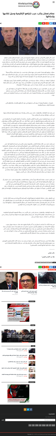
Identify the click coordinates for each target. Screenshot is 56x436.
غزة (43, 262)
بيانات (33, 425)
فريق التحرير (32, 340)
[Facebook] (31, 409)
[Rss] (25, 409)
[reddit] (47, 23)
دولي (40, 425)
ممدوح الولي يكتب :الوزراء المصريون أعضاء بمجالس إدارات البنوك (14, 368)
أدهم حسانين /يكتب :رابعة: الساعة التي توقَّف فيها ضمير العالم (14, 355)
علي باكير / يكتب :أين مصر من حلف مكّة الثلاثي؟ (17, 361)
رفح (51, 262)
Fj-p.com (29, 434)
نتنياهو (36, 262)
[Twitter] (28, 409)
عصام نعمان (47, 262)
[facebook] (54, 23)
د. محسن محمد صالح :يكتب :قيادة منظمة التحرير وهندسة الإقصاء (14, 374)
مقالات (45, 19)
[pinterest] (43, 23)
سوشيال (43, 425)
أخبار (50, 425)
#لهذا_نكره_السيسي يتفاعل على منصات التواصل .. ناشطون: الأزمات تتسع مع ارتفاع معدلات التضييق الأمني (20, 336)
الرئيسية (53, 425)
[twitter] (50, 23)
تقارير (47, 425)
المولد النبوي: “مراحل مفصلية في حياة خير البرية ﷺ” (17, 349)
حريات (30, 425)
